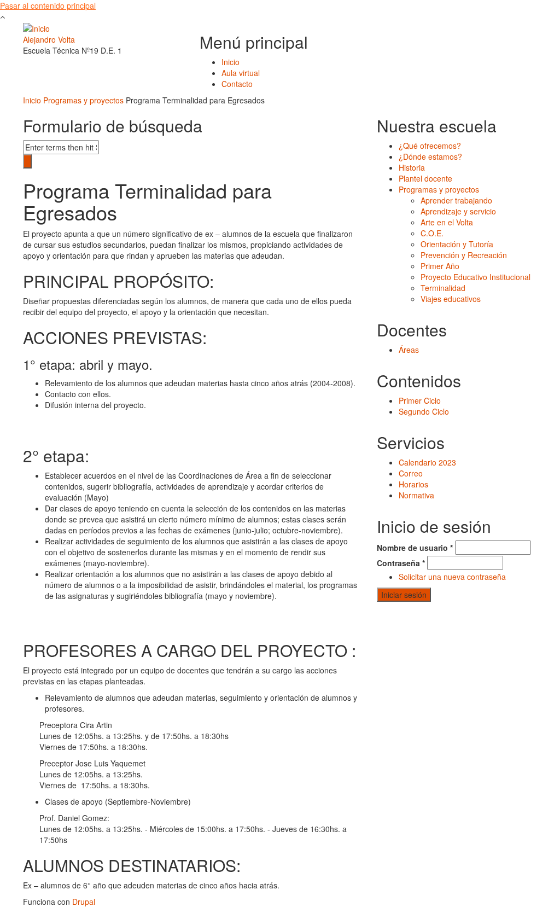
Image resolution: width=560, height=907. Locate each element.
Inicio (230, 61)
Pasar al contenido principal (48, 5)
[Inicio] (36, 27)
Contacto (237, 83)
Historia (412, 167)
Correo (411, 473)
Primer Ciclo (420, 400)
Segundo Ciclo (424, 411)
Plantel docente (425, 178)
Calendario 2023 (427, 462)
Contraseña (401, 562)
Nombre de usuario (415, 547)
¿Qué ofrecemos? (430, 145)
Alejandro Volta (49, 39)
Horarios (413, 484)
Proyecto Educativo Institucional (475, 276)
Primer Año (440, 265)
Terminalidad (443, 287)
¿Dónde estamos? (430, 156)
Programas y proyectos (83, 100)
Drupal (83, 901)
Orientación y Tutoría (457, 244)
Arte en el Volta (447, 222)
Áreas (409, 349)
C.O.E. (432, 233)
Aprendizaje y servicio (458, 211)
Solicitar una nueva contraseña (452, 576)
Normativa (416, 495)
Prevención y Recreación (464, 254)
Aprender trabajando (456, 200)
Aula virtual (240, 72)
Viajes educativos (451, 298)
